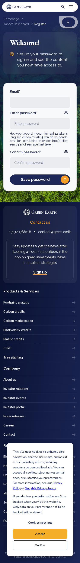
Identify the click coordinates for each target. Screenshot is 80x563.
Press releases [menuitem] (14, 416)
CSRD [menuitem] (7, 348)
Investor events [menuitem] (14, 397)
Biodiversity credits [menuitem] (17, 329)
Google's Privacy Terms (40, 488)
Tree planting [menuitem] (13, 357)
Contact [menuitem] (9, 434)
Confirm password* (25, 152)
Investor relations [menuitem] (16, 388)
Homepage (11, 19)
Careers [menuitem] (9, 425)
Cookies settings (40, 522)
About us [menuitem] (9, 379)
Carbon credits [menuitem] (14, 311)
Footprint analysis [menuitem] (16, 302)
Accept (40, 534)
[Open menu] (71, 6)
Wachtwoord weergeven (66, 113)
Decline (40, 545)
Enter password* (23, 113)
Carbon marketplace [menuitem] (18, 320)
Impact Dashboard (16, 24)
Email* (15, 92)
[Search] (62, 6)
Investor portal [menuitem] (14, 407)
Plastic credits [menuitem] (13, 339)
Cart (68, 22)
